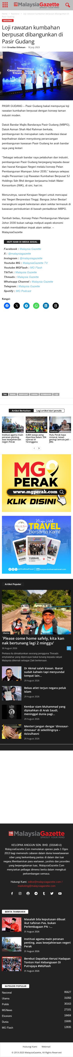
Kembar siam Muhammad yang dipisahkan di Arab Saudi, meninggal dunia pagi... (44, 710)
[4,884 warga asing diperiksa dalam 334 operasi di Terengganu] (36, 425)
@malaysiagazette (19, 253)
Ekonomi (7, 1016)
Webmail (46, 1046)
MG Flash (36, 267)
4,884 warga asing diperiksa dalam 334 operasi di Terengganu (36, 438)
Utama (6, 633)
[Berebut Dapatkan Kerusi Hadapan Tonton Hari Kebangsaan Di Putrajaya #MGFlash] (11, 964)
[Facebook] (13, 893)
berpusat (23, 394)
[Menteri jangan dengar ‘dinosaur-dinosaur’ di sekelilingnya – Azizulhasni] (11, 731)
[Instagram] (21, 893)
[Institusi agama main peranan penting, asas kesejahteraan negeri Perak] (13, 425)
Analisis (6, 431)
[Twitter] (53, 893)
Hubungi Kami (30, 1046)
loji (56, 394)
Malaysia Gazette (30, 248)
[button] (67, 5)
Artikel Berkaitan (21, 410)
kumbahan (46, 394)
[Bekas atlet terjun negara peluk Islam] (11, 693)
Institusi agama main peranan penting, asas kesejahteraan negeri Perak (12, 438)
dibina (34, 394)
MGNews (7, 1010)
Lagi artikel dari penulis (49, 410)
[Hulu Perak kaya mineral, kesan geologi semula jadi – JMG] (60, 425)
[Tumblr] (45, 893)
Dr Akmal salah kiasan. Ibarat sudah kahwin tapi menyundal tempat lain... (44, 671)
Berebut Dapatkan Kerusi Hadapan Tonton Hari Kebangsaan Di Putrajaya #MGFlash (47, 962)
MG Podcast (23, 290)
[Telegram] (37, 893)
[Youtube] (60, 893)
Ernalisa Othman (16, 47)
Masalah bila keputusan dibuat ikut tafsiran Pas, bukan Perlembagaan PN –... (44, 922)
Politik (5, 1004)
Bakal (13, 394)
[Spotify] (29, 893)
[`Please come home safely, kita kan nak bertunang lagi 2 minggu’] (36, 612)
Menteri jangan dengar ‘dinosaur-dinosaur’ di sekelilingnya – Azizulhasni (46, 729)
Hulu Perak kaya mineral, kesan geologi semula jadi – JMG (60, 438)
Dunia (5, 1021)
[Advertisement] (36, 352)
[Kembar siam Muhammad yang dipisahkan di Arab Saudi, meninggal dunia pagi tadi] (11, 712)
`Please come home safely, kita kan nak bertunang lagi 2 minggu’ (33, 641)
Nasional (15, 13)
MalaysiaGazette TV (35, 262)
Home (4, 13)
